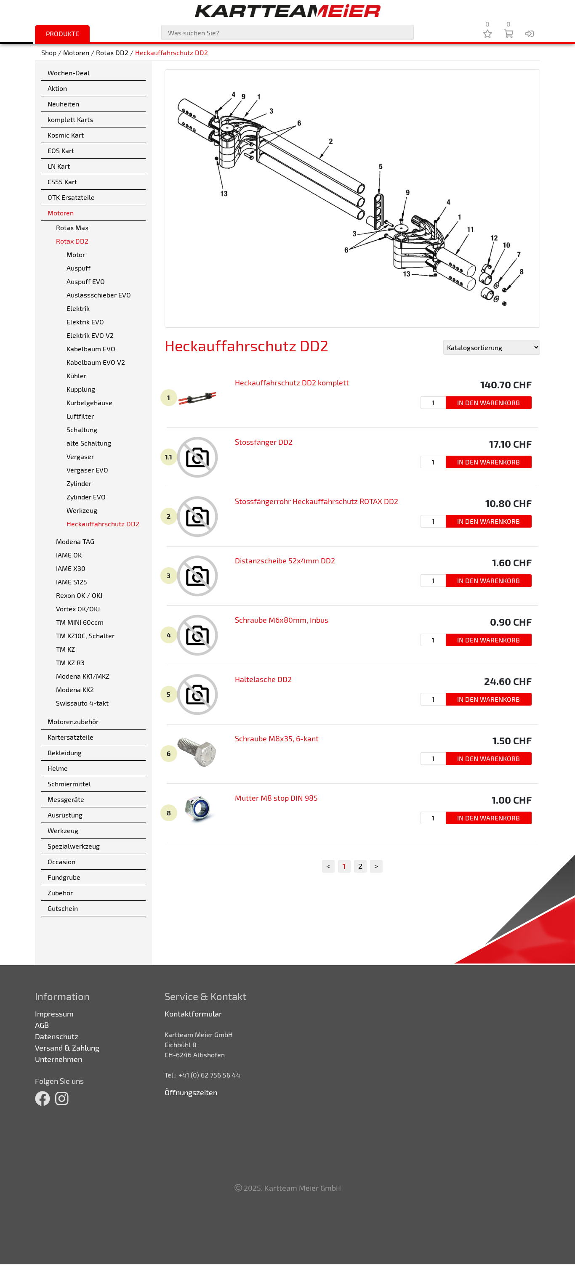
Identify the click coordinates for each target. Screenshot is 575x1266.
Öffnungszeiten (191, 1092)
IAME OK (69, 555)
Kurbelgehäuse (89, 402)
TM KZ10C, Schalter (85, 636)
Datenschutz (56, 1036)
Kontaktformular (193, 1013)
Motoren (76, 52)
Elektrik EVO (85, 322)
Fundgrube (64, 877)
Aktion (57, 88)
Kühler (76, 376)
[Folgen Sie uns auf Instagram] (62, 1098)
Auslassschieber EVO (99, 295)
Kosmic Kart (66, 135)
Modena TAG (75, 541)
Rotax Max (72, 227)
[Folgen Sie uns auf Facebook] (42, 1098)
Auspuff (79, 268)
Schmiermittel (69, 784)
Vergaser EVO (87, 470)
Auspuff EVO (86, 281)
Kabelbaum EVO (91, 349)
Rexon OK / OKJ (79, 595)
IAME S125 (71, 582)
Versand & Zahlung (67, 1047)
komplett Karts (70, 119)
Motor (76, 254)
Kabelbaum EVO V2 (96, 362)
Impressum (54, 1013)
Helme (58, 768)
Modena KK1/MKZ (82, 676)
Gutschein (63, 908)
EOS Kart (61, 150)
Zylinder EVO (86, 497)
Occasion (61, 861)
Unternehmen (58, 1059)
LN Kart (59, 166)
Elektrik (78, 308)
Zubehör (60, 893)
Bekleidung (65, 752)
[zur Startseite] (287, 10)
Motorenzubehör (73, 721)
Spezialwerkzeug (74, 846)
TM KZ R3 (70, 662)
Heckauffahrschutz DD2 (171, 52)
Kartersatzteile (70, 737)
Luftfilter (80, 416)
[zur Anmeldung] (529, 33)
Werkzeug (82, 510)
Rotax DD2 (112, 52)
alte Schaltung (89, 443)
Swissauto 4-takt (82, 703)
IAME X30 (70, 568)
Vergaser (80, 456)
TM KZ (65, 649)
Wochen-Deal (69, 73)
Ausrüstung (65, 815)
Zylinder (79, 483)
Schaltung (82, 429)
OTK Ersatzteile (71, 197)
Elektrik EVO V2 (90, 335)
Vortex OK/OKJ (78, 609)
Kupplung (81, 389)
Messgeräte (66, 799)
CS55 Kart (62, 182)
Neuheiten (63, 104)
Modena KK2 (75, 689)
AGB (42, 1025)
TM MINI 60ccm (80, 622)
